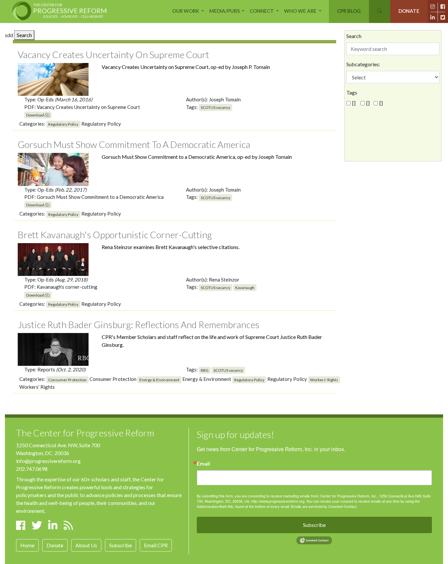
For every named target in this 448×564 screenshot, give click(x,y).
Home (27, 545)
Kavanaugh (245, 287)
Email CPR (156, 545)
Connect (262, 11)
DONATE (408, 11)
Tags (351, 92)
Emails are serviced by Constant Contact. (324, 506)
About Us (86, 545)
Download (35, 115)
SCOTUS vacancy (215, 107)
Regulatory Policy (63, 124)
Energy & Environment (159, 379)
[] (354, 103)
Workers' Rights (324, 379)
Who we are (300, 11)
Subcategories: (363, 64)
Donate (55, 545)
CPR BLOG (349, 11)
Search (24, 35)
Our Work (186, 11)
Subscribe (120, 545)
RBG (205, 370)
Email (203, 463)
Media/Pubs (225, 11)
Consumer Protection (67, 379)
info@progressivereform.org (48, 461)
